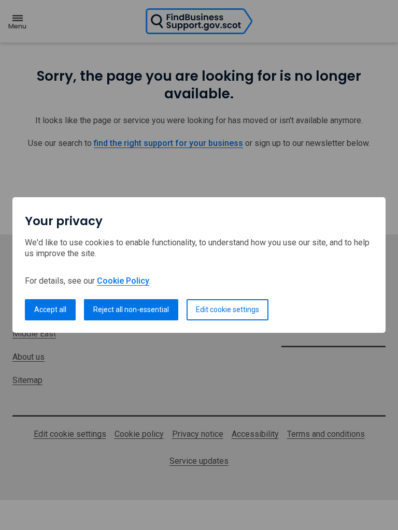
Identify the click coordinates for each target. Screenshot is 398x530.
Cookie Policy (123, 281)
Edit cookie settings (227, 309)
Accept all (50, 309)
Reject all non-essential (131, 309)
